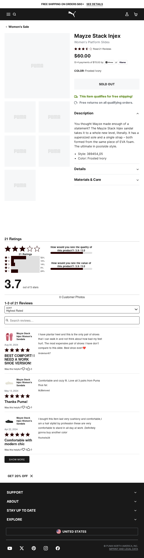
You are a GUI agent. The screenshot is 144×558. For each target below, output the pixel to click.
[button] (25, 257)
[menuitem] (10, 548)
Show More (17, 459)
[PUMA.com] (72, 14)
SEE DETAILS (94, 4)
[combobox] (72, 309)
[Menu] (8, 14)
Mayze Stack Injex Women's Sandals (24, 336)
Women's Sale (18, 27)
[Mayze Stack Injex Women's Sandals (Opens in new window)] (9, 337)
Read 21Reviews (102, 48)
